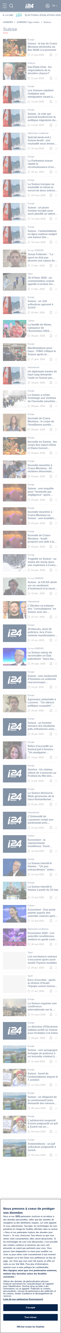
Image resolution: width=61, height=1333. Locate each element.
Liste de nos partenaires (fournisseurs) (23, 1299)
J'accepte (30, 1307)
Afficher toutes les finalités (30, 1327)
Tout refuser (30, 1317)
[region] (30, 1266)
